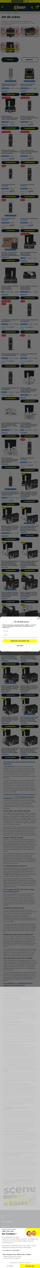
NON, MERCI (20, 645)
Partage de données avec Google (12, 1256)
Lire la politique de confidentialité (10, 1250)
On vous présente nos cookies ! (11, 1258)
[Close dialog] (38, 618)
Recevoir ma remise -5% (20, 641)
